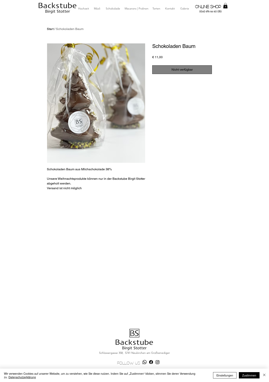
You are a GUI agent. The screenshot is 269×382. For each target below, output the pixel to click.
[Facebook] (151, 362)
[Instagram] (157, 362)
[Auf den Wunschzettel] (217, 69)
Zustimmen (249, 375)
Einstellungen (224, 375)
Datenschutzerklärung (22, 377)
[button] (170, 9)
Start (50, 29)
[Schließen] (264, 375)
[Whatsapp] (144, 362)
